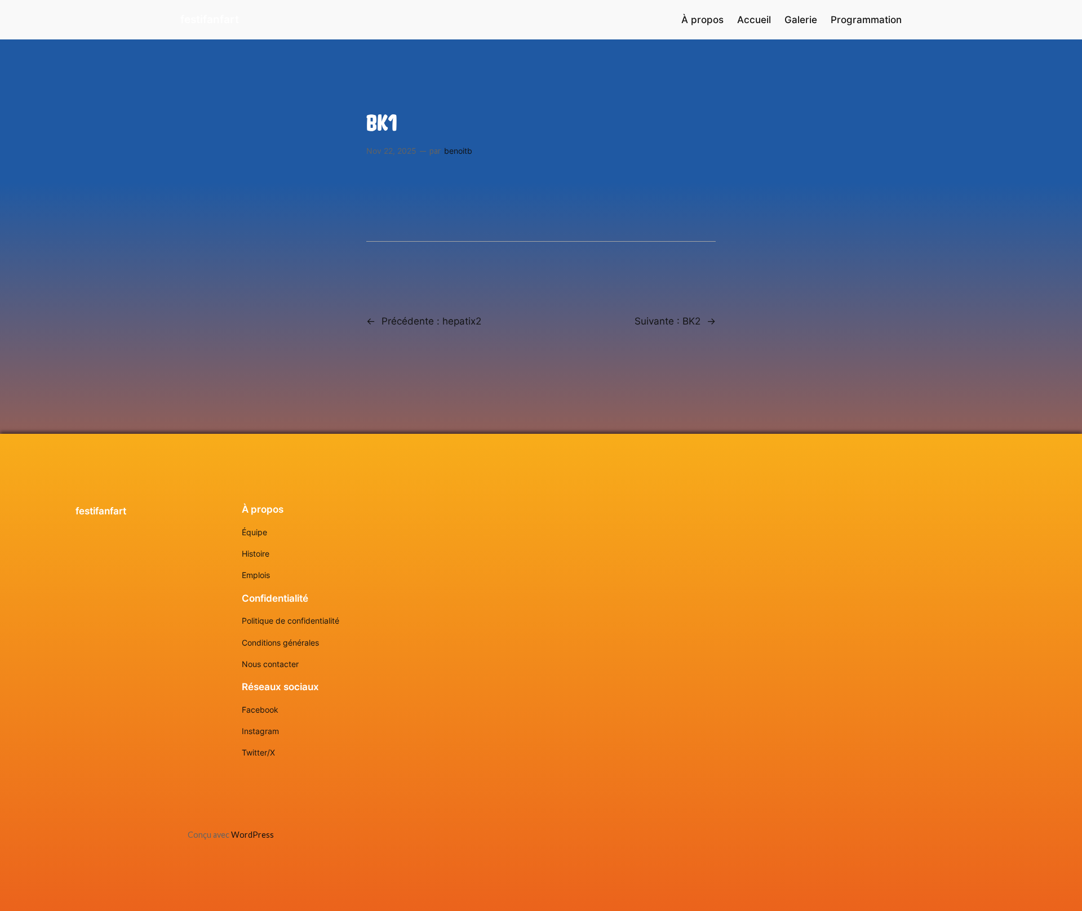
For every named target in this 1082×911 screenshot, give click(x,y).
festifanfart (209, 19)
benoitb (458, 150)
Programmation (866, 19)
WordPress (252, 834)
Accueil (754, 19)
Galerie (800, 19)
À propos (702, 19)
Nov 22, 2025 (391, 150)
